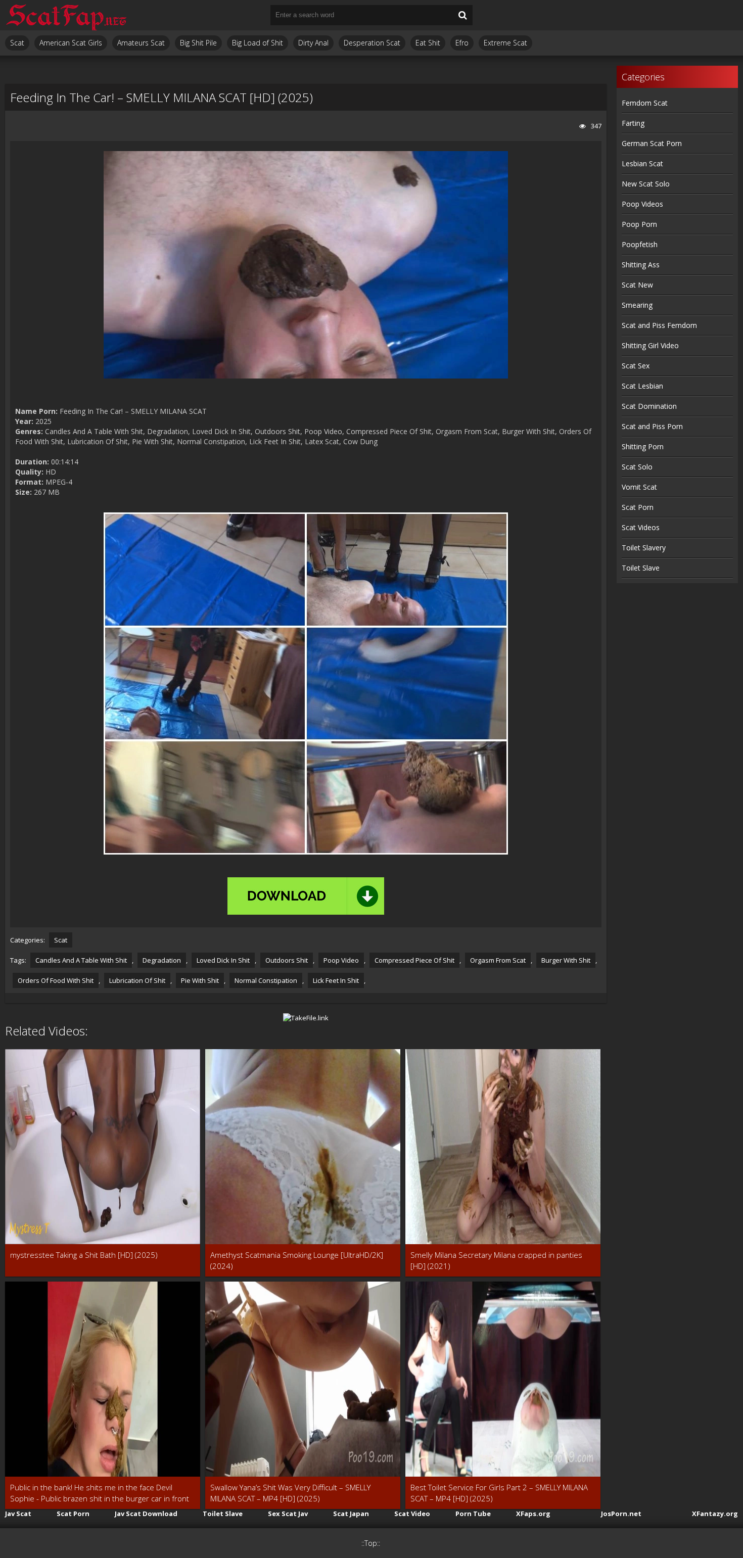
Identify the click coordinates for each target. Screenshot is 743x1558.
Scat (17, 43)
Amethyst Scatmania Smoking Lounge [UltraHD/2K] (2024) (296, 1260)
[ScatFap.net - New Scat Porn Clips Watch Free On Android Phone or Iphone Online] (65, 15)
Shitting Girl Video (650, 345)
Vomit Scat (639, 487)
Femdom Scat (645, 103)
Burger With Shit (565, 960)
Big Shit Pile (198, 43)
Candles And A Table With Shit (81, 960)
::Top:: (370, 1543)
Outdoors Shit (286, 960)
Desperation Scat (372, 43)
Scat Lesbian (642, 386)
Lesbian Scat (642, 163)
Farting (633, 123)
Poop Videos (642, 204)
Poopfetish (640, 244)
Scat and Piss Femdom (659, 325)
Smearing (637, 305)
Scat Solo (637, 466)
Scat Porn (638, 507)
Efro (462, 43)
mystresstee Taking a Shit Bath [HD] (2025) (84, 1255)
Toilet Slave (641, 568)
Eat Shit (427, 43)
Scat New (637, 285)
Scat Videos (641, 527)
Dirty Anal (313, 43)
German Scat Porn (652, 143)
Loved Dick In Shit (223, 960)
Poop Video (341, 960)
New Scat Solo (646, 183)
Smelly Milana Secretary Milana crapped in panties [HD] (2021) (496, 1260)
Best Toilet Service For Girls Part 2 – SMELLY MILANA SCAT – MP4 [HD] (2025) (499, 1492)
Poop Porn (639, 224)
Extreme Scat (505, 43)
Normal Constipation (266, 980)
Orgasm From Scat (498, 960)
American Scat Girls (70, 43)
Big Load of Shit (257, 43)
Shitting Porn (643, 446)
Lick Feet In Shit (336, 980)
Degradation (162, 960)
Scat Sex (635, 365)
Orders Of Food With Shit (56, 980)
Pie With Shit (200, 980)
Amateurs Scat (141, 43)
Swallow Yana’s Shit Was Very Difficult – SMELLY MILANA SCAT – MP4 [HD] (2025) (290, 1492)
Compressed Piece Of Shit (414, 960)
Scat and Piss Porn (652, 426)
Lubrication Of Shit (137, 980)
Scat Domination (649, 406)
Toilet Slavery (644, 547)
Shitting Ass (641, 264)
